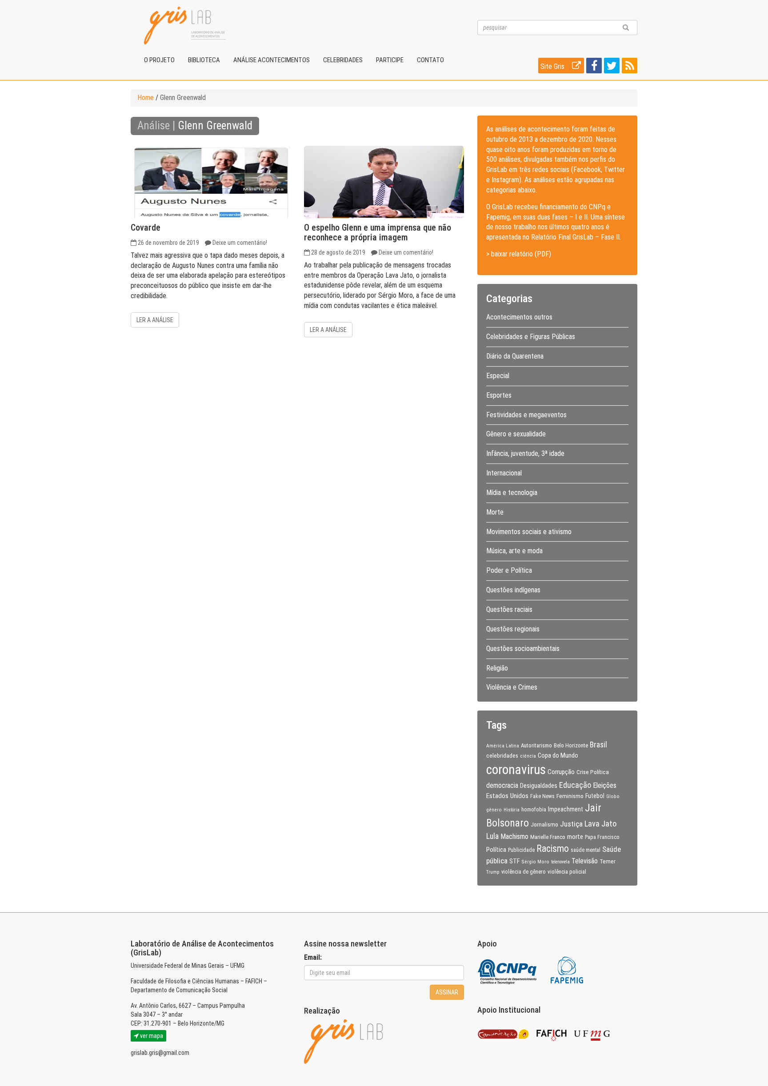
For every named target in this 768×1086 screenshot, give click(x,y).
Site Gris (553, 66)
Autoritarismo (536, 745)
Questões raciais (509, 609)
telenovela (560, 862)
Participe (390, 60)
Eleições (604, 785)
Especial (497, 375)
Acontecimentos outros (519, 317)
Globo (613, 796)
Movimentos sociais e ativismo (529, 531)
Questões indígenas (513, 590)
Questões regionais (513, 629)
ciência (528, 756)
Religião (497, 668)
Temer (608, 861)
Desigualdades (538, 785)
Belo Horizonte (571, 745)
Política (496, 850)
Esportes (499, 395)
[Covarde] (211, 182)
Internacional (504, 473)
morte (575, 837)
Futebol (594, 795)
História (512, 810)
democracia (502, 786)
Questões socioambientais (523, 648)
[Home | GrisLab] (184, 25)
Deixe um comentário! (239, 242)
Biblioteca (204, 60)
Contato (430, 60)
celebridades (502, 755)
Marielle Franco (547, 837)
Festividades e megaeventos (526, 415)
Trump (493, 872)
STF (514, 861)
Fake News (542, 796)
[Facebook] (593, 67)
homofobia (533, 810)
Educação (575, 785)
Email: (313, 957)
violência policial (567, 871)
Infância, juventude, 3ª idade (525, 453)
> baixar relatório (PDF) (518, 254)
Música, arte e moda (514, 551)
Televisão (585, 861)
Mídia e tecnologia (511, 492)
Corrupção (561, 772)
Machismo (514, 836)
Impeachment (565, 809)
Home (145, 97)
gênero (494, 810)
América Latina (502, 746)
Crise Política (592, 771)
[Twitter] (611, 67)
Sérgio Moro (535, 861)
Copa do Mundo (558, 755)
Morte (495, 512)
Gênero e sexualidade (516, 434)
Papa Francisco (602, 837)
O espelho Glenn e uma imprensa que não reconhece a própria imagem (377, 232)
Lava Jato (600, 824)
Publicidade (521, 850)
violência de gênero (523, 872)
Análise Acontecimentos (271, 60)
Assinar (447, 992)
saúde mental (585, 850)
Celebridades (343, 60)
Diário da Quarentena (515, 356)
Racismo (552, 848)
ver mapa (151, 1035)
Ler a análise (154, 319)
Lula (492, 836)
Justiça (571, 823)
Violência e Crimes (511, 687)
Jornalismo (544, 824)
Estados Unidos (507, 796)
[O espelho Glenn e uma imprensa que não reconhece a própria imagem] (384, 182)
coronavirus (516, 769)
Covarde (145, 227)
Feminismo (570, 795)
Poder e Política (509, 570)
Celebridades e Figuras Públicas (530, 336)
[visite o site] (507, 969)
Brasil (598, 744)
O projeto (159, 60)
